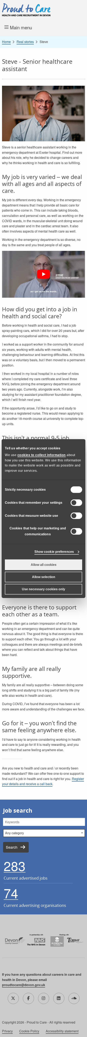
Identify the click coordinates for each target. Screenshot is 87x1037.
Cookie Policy (29, 1031)
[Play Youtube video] (43, 274)
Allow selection (43, 577)
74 (11, 893)
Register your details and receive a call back (43, 781)
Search (11, 847)
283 (14, 865)
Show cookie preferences (54, 551)
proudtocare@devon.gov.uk (23, 984)
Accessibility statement (62, 1031)
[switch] (76, 502)
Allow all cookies (43, 564)
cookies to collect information (41, 455)
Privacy (7, 1031)
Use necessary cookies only (43, 589)
